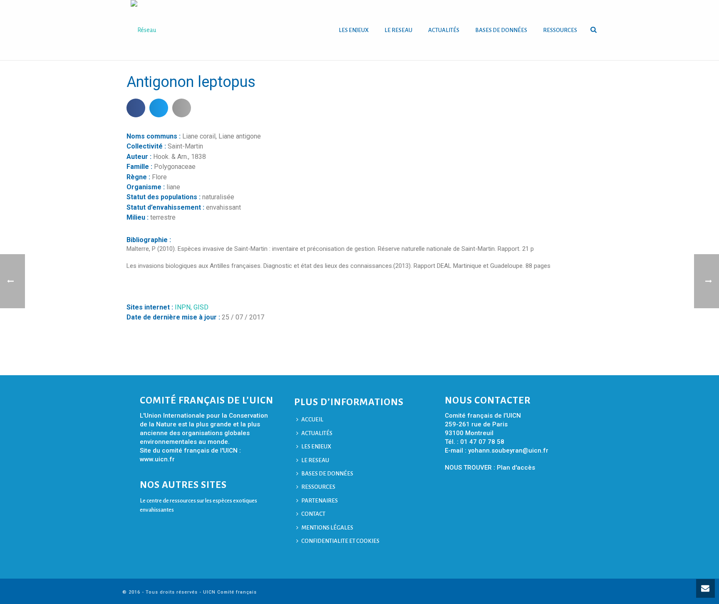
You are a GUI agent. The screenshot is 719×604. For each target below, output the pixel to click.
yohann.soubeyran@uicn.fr (508, 450)
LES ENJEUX (354, 30)
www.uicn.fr (157, 459)
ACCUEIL (312, 419)
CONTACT (313, 514)
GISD (200, 307)
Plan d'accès (516, 467)
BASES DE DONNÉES (501, 30)
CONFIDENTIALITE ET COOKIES (340, 541)
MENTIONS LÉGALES (327, 528)
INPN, (184, 307)
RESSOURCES (560, 30)
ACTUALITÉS (443, 30)
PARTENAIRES (319, 501)
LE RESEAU (398, 30)
